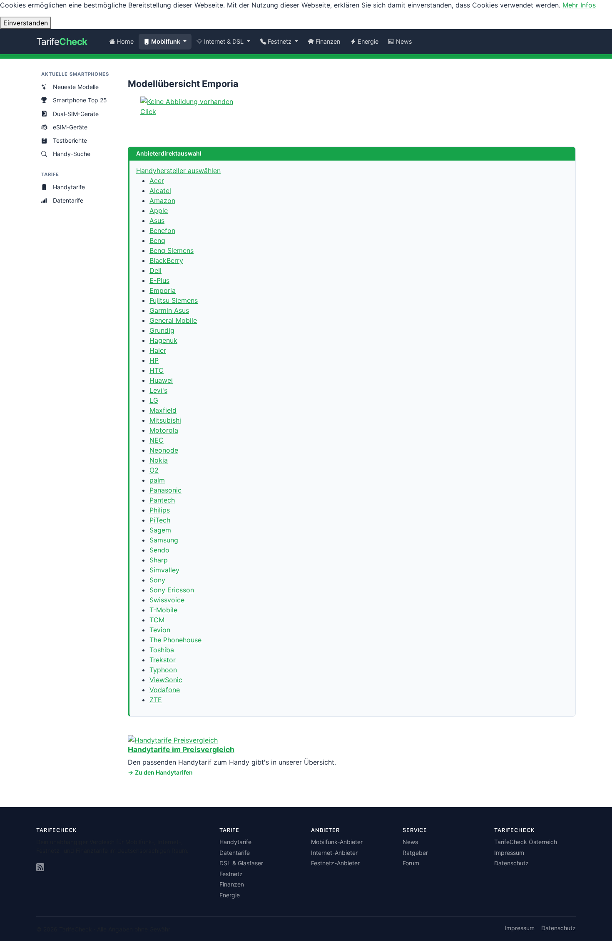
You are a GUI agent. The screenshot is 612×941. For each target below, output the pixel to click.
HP (154, 360)
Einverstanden (25, 23)
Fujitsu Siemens (173, 300)
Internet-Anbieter (334, 852)
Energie (368, 41)
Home (125, 41)
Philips (159, 510)
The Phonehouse (175, 640)
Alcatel (160, 190)
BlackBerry (166, 260)
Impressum (509, 852)
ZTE (155, 700)
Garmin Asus (169, 310)
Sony (157, 580)
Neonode (163, 450)
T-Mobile (163, 610)
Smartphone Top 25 (80, 100)
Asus (156, 220)
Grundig (161, 330)
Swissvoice (166, 600)
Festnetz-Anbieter (335, 863)
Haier (157, 350)
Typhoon (163, 670)
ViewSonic (165, 680)
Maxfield (163, 410)
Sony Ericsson (171, 590)
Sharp (158, 560)
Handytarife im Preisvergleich (181, 749)
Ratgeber (415, 852)
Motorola (163, 430)
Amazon (162, 200)
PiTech (159, 520)
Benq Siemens (171, 250)
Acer (156, 180)
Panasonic (165, 490)
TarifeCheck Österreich (525, 841)
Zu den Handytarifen (164, 772)
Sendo (159, 550)
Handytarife (69, 187)
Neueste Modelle (76, 86)
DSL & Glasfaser (241, 863)
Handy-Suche (71, 153)
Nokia (158, 460)
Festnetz (231, 873)
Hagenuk (163, 340)
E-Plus (159, 280)
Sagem (160, 530)
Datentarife (68, 200)
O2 (154, 470)
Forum (411, 863)
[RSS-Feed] (40, 868)
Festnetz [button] (280, 41)
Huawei (161, 380)
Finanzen (328, 41)
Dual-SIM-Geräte (76, 113)
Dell (155, 270)
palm (157, 480)
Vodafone (164, 690)
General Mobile (173, 320)
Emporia (162, 290)
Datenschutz (511, 863)
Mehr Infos (579, 5)
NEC (156, 440)
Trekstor (162, 660)
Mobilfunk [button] (166, 41)
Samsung (163, 540)
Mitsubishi (165, 420)
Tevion (159, 630)
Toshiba (161, 650)
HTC (156, 370)
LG (153, 400)
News (404, 41)
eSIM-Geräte (70, 127)
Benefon (162, 230)
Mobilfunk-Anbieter (337, 841)
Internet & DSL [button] (224, 41)
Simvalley (164, 570)
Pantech (162, 500)
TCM (156, 620)
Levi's (158, 390)
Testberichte (70, 140)
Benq (157, 240)
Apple (158, 210)
